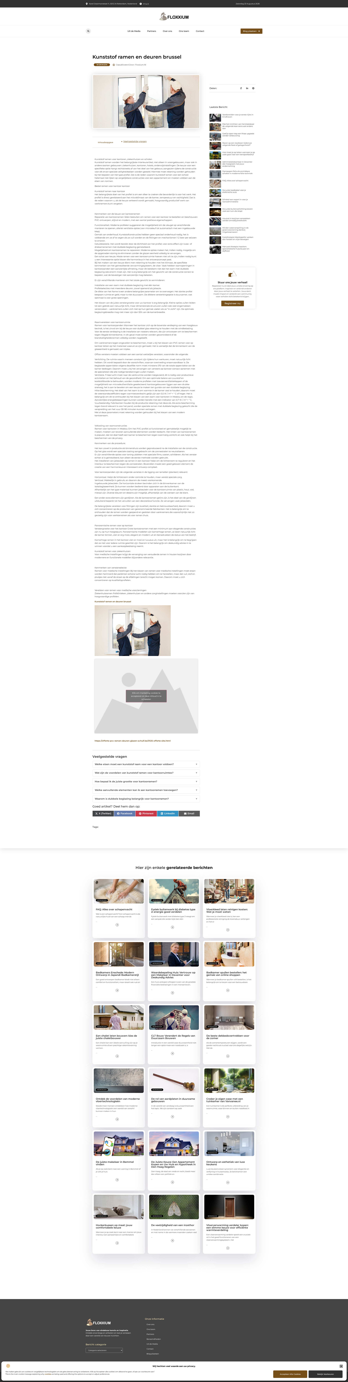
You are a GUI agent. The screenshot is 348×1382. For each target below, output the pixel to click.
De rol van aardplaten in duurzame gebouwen (173, 1100)
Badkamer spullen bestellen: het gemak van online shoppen (226, 973)
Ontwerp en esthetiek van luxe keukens (225, 1163)
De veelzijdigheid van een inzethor (172, 1225)
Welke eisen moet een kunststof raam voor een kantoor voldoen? (146, 764)
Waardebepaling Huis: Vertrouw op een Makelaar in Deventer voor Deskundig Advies (173, 975)
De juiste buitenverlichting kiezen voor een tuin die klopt (237, 210)
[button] (341, 1366)
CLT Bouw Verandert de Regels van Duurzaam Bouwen (173, 1037)
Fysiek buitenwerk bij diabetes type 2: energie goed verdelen (173, 910)
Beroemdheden (154, 1339)
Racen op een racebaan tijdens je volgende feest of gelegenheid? (237, 144)
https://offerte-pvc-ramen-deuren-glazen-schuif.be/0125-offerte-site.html (133, 740)
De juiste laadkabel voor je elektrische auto (234, 191)
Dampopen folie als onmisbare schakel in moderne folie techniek (237, 172)
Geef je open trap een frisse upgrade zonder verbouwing (238, 134)
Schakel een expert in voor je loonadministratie (235, 200)
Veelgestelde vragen (135, 141)
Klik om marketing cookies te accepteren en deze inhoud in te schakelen (146, 696)
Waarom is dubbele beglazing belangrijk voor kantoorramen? (146, 798)
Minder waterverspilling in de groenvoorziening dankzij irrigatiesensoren (235, 230)
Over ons (167, 31)
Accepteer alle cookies (290, 1374)
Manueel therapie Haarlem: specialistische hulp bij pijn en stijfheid (235, 248)
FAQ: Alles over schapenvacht (235, 180)
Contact (200, 31)
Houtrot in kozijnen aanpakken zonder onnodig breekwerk (236, 219)
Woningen (102, 65)
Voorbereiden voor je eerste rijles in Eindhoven (237, 116)
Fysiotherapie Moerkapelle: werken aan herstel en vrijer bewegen (237, 238)
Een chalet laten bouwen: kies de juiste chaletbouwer (116, 1037)
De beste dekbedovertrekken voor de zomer (227, 1037)
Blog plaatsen (153, 1354)
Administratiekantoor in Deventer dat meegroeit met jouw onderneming (237, 164)
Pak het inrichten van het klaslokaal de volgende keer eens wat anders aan (238, 126)
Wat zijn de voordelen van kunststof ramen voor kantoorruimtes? (146, 772)
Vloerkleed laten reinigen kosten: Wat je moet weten (227, 910)
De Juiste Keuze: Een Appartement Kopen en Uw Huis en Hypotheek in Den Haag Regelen (173, 1164)
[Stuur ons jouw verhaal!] (233, 274)
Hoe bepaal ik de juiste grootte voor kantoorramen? (146, 781)
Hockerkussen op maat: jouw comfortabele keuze (114, 1226)
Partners (151, 31)
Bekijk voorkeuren (325, 1374)
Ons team (184, 31)
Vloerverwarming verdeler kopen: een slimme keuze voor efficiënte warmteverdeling (227, 1228)
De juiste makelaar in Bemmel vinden (115, 1163)
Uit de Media (134, 31)
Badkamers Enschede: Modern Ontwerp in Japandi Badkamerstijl (117, 973)
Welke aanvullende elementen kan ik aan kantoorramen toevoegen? (146, 790)
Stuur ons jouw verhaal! (232, 282)
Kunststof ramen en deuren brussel (113, 601)
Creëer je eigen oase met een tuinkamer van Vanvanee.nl (224, 1100)
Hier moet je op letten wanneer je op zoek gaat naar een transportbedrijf (238, 153)
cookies (48, 1374)
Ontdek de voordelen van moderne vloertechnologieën (118, 1100)
